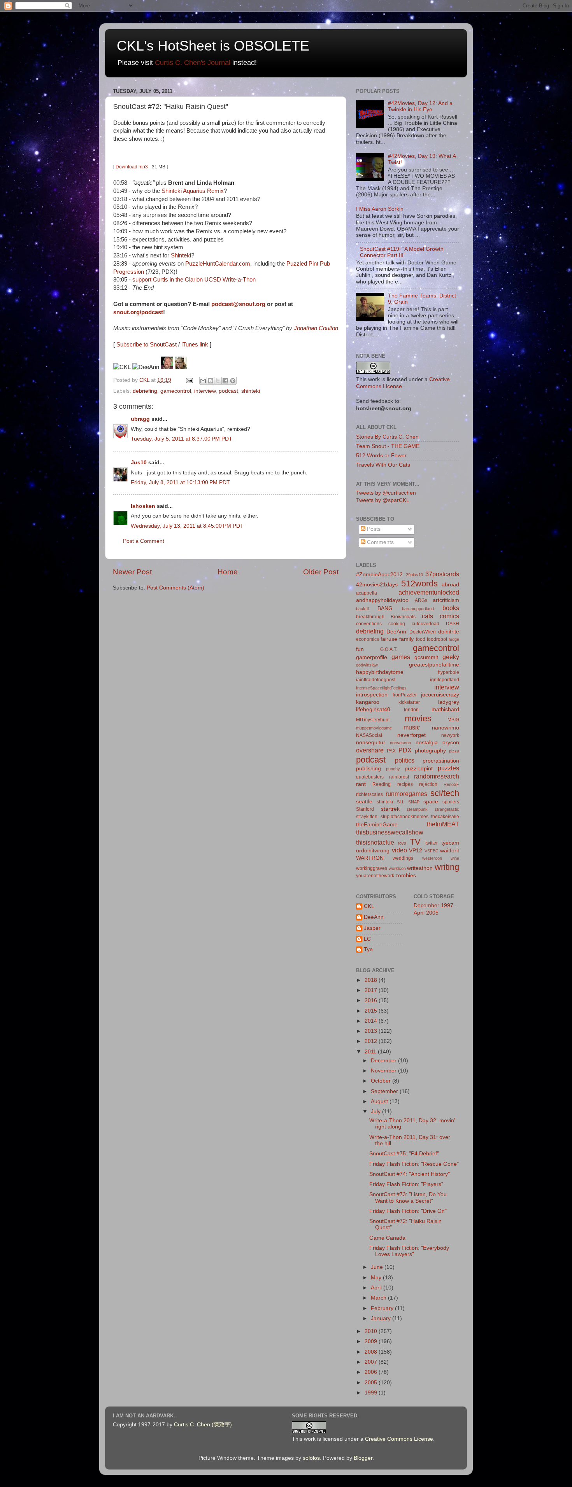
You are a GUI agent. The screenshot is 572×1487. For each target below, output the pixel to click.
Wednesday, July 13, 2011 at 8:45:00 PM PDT (187, 526)
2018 (372, 980)
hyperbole (448, 672)
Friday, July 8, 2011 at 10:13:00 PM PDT (180, 482)
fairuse (389, 639)
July (376, 1111)
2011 (371, 1052)
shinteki (250, 391)
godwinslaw (367, 665)
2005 (372, 1383)
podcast (228, 391)
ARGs (421, 600)
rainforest (399, 777)
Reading (381, 784)
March (379, 1298)
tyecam (450, 843)
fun (360, 649)
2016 (372, 1000)
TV (415, 842)
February (383, 1308)
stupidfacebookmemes (404, 816)
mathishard (445, 709)
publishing (368, 768)
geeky (450, 656)
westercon (432, 858)
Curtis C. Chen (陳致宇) (203, 1425)
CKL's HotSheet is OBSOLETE (213, 46)
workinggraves (371, 868)
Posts (373, 529)
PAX (391, 751)
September (385, 1091)
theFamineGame (377, 824)
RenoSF (451, 784)
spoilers (450, 802)
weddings (403, 858)
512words (419, 583)
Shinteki (181, 255)
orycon (450, 742)
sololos (311, 1458)
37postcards (442, 573)
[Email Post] (189, 380)
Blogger (363, 1458)
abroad (450, 585)
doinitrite (448, 632)
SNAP (413, 801)
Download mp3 (132, 167)
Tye (368, 949)
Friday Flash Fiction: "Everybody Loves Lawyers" (409, 1251)
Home (228, 572)
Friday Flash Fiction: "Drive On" (408, 1211)
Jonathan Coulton (316, 328)
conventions (369, 623)
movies (418, 718)
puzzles (448, 767)
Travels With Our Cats (383, 465)
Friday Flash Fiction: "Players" (406, 1184)
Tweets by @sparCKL (382, 500)
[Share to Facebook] (225, 381)
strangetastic (447, 809)
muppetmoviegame (374, 728)
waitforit (449, 851)
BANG (385, 608)
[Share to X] (218, 381)
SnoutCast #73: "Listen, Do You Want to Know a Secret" (408, 1197)
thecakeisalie (445, 816)
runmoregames (406, 793)
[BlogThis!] (210, 381)
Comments (379, 542)
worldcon (397, 868)
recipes (405, 784)
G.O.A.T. (388, 649)
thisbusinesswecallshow (389, 832)
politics (404, 760)
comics (449, 615)
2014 (372, 1021)
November (384, 1071)
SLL (400, 801)
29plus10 (414, 574)
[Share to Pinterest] (233, 381)
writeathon (420, 868)
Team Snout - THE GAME (387, 446)
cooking (396, 623)
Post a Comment (143, 541)
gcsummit (426, 657)
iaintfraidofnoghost (375, 679)
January (381, 1318)
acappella (366, 593)
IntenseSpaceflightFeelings (381, 688)
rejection (428, 784)
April (377, 1288)
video (399, 850)
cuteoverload (425, 623)
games (400, 656)
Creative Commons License (399, 1439)
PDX (405, 750)
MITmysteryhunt (373, 720)
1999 (372, 1393)
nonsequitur (370, 742)
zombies (405, 875)
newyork (450, 735)
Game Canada (387, 1238)
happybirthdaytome (380, 672)
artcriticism (446, 600)
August (380, 1101)
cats (427, 615)
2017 (372, 990)
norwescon (400, 742)
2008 (372, 1352)
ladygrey (448, 702)
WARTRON (370, 858)
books (450, 607)
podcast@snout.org (238, 304)
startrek (390, 809)
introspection (372, 695)
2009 (372, 1341)
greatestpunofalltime (434, 665)
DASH (452, 623)
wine (455, 858)
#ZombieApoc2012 (379, 574)
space (430, 802)
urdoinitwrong (373, 851)
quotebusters (370, 777)
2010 (372, 1331)
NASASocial (369, 735)
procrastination (441, 761)
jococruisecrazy (440, 695)
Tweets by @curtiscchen (386, 493)
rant (361, 784)
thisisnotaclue (375, 842)
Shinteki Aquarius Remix (192, 191)
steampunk (417, 809)
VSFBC (432, 850)
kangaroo (367, 702)
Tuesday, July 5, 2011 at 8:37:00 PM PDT (181, 439)
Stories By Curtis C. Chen (387, 437)
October (381, 1081)
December (384, 1061)
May (377, 1278)
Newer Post (132, 572)
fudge (454, 639)
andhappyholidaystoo (382, 600)
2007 (372, 1362)
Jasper (372, 928)
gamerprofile (371, 657)
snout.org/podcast (138, 312)
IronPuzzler (405, 695)
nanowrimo (445, 728)
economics (367, 639)
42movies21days (377, 585)
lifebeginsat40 (373, 709)
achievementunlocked (428, 592)
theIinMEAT (443, 823)
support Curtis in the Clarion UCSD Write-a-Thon (194, 279)
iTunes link (194, 344)
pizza (454, 751)
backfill (362, 608)
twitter (431, 843)
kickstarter (409, 702)
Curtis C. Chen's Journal (192, 62)
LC (367, 939)
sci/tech (444, 793)
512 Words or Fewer (381, 455)
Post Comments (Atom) (175, 588)
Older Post (321, 572)
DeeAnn (396, 632)
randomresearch (436, 776)
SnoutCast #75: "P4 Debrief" (404, 1153)
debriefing (145, 391)
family (406, 639)
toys (402, 843)
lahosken (143, 506)
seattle (364, 802)
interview (205, 391)
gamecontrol (175, 391)
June (377, 1267)
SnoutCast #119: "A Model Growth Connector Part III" (402, 252)
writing (447, 867)
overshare (370, 750)
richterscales (369, 794)
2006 (372, 1372)
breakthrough (370, 616)
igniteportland (444, 679)
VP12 (415, 851)
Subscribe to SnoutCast (146, 344)
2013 (372, 1031)
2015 (372, 1011)
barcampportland (418, 608)
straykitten (366, 816)
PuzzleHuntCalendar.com (217, 264)
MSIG (453, 720)
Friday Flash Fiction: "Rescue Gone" (414, 1164)
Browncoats (403, 616)
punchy (393, 768)
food (420, 639)
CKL (369, 906)
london (411, 709)
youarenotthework (375, 875)
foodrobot (437, 639)
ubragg (140, 419)
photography (430, 751)
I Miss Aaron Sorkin (380, 209)
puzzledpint (419, 768)
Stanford (365, 809)
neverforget (411, 735)
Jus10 (139, 462)
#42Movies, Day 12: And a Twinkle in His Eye (420, 106)
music (412, 727)
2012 (372, 1041)
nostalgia (427, 742)
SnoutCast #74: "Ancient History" (409, 1174)
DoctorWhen (422, 632)
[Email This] (203, 381)
